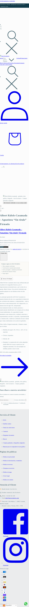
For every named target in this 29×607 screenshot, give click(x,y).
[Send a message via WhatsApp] (25, 603)
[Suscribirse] (25, 400)
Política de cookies (8, 479)
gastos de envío (17, 249)
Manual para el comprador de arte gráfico (14, 446)
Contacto (5, 431)
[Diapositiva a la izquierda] (0, 206)
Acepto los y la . (14, 403)
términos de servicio (13, 403)
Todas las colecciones (9, 427)
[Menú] (1, 27)
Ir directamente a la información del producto (12, 163)
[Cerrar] (0, 379)
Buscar (5, 439)
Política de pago (7, 472)
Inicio (4, 420)
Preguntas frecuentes (8, 435)
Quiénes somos (7, 423)
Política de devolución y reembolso (12, 460)
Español (8, 605)
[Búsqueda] (14, 42)
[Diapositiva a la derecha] (0, 210)
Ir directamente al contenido (7, 1)
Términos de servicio (8, 468)
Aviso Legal (6, 476)
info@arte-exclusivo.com (12, 498)
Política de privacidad (9, 457)
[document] (14, 384)
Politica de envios (8, 464)
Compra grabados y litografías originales (14, 443)
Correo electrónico (20, 400)
